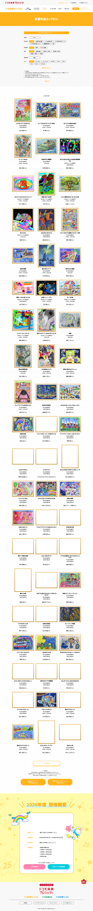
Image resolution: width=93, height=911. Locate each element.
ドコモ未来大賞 (48, 41)
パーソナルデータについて (39, 902)
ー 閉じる (46, 81)
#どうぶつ (38, 61)
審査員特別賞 (47, 43)
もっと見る (46, 763)
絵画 (37, 47)
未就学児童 (38, 51)
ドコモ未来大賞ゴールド (60, 41)
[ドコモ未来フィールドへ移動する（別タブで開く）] (62, 897)
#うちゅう (43, 64)
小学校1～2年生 (46, 51)
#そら (58, 61)
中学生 (41, 53)
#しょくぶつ (45, 61)
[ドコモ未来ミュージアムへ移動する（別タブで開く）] (31, 897)
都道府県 (26, 57)
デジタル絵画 (43, 47)
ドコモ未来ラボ (73, 2)
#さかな (53, 61)
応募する (76, 8)
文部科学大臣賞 (39, 41)
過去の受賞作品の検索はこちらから (45, 32)
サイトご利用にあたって (67, 902)
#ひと (63, 61)
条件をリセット (46, 68)
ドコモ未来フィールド (83, 2)
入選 (53, 43)
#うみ (31, 64)
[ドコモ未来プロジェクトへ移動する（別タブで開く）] (15, 3)
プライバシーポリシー (53, 902)
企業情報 (25, 902)
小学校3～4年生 (56, 51)
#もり (36, 64)
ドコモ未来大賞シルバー (35, 43)
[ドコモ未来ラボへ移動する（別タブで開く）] (47, 897)
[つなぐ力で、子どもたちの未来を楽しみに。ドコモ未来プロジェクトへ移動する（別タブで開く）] (46, 889)
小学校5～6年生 (33, 53)
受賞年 (25, 37)
